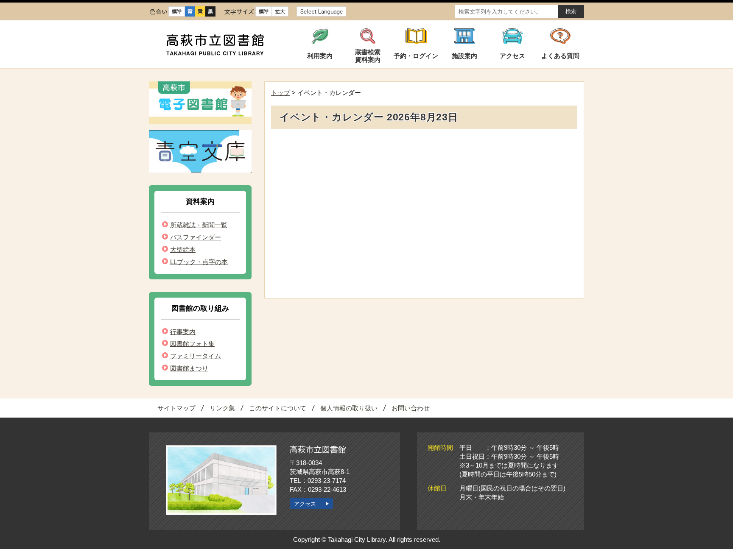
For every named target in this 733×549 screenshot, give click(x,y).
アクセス (305, 504)
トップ (280, 92)
